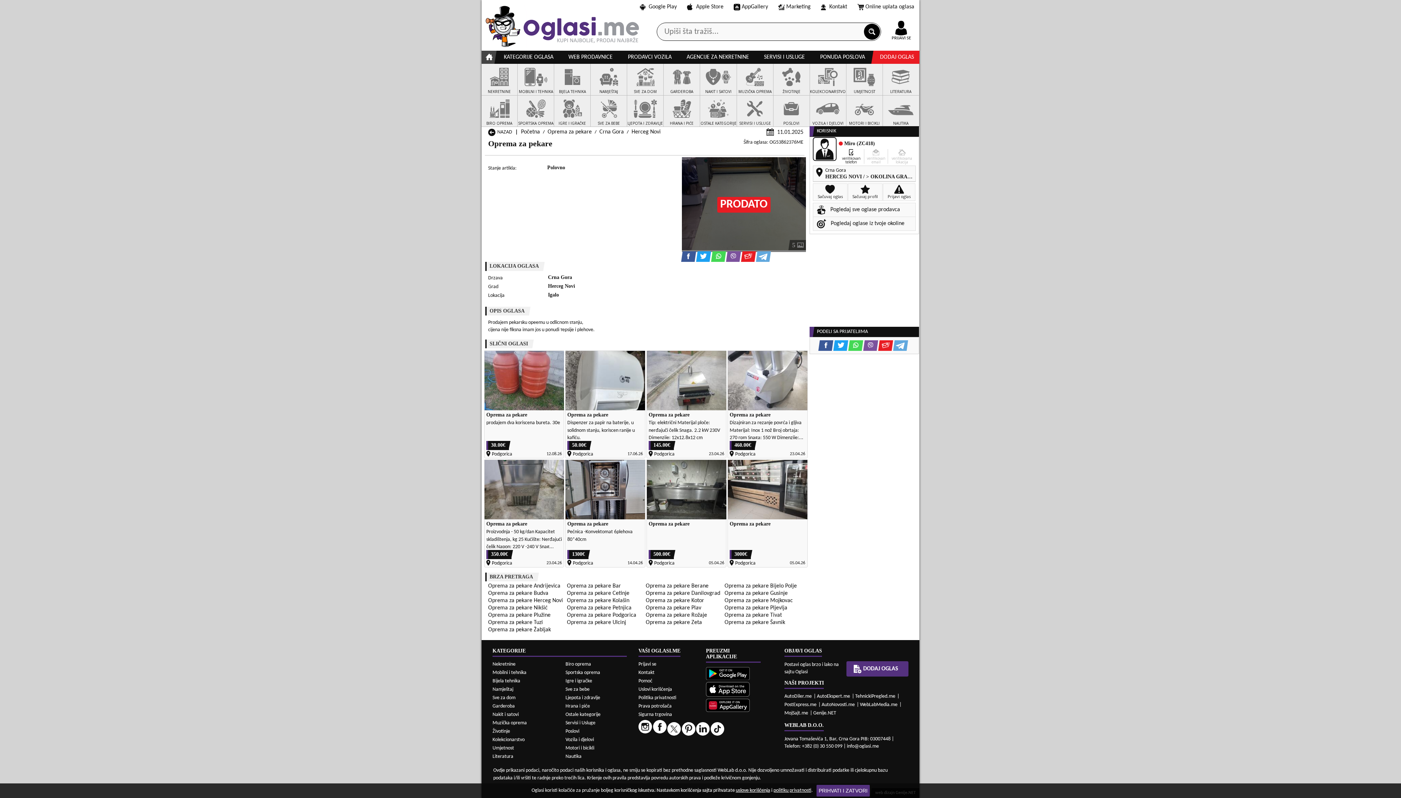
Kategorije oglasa (528, 57)
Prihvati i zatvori (843, 791)
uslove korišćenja (753, 790)
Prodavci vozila (650, 57)
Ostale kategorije (583, 714)
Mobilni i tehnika (509, 672)
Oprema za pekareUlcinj (596, 622)
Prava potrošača (655, 706)
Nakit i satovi (506, 714)
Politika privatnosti (657, 698)
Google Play (663, 7)
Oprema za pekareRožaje (676, 615)
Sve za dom (504, 698)
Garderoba (504, 706)
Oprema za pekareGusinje (756, 593)
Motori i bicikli (580, 748)
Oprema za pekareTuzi (515, 622)
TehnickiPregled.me (875, 696)
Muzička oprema (510, 723)
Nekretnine (504, 664)
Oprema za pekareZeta (674, 622)
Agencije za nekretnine (718, 57)
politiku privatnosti (792, 790)
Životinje (501, 731)
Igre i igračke (579, 681)
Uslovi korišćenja (655, 689)
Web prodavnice (590, 57)
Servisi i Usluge (580, 723)
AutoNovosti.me (838, 705)
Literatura (503, 756)
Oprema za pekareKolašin (598, 601)
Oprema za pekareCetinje (598, 593)
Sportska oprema (583, 672)
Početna (530, 132)
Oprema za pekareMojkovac (759, 601)
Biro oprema (578, 664)
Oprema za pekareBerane (677, 586)
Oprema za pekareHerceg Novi (525, 601)
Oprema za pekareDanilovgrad (683, 593)
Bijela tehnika (506, 681)
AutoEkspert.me (833, 696)
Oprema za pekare (570, 132)
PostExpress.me (800, 705)
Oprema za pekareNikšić (518, 608)
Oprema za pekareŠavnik (755, 622)
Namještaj (503, 689)
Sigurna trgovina (655, 714)
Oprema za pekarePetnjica (599, 608)
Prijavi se (647, 664)
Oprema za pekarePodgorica (601, 615)
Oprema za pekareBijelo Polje (761, 586)
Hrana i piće (578, 706)
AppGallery (755, 7)
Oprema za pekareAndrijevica (524, 586)
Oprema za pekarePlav (673, 608)
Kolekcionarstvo (509, 740)
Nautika (574, 756)
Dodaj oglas (897, 57)
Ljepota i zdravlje (583, 698)
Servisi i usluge (784, 57)
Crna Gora (611, 132)
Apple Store (709, 7)
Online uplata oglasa (889, 7)
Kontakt (838, 7)
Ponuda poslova (842, 57)
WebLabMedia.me (879, 705)
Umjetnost (503, 748)
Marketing (798, 7)
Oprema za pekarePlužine (519, 615)
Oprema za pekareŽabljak (519, 630)
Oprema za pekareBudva (518, 593)
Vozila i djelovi (580, 740)
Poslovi (572, 731)
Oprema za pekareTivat (753, 615)
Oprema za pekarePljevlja (756, 608)
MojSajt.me (796, 713)
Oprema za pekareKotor (675, 601)
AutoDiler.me (798, 696)
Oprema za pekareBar (594, 586)
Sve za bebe (578, 689)
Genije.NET (824, 713)
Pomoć (645, 681)
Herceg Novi (646, 132)
